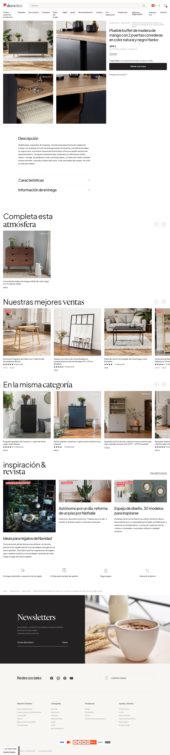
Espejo (87, 709)
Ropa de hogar (55, 14)
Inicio (5, 591)
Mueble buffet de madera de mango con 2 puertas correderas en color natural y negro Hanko (148, 24)
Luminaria (46, 12)
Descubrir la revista (158, 473)
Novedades (89, 712)
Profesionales (22, 725)
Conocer (113, 53)
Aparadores (125, 23)
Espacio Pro (152, 13)
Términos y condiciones (26, 751)
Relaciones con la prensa (26, 722)
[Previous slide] (156, 224)
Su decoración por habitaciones (29, 712)
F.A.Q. (121, 712)
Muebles (21, 12)
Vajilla (64, 12)
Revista (163, 12)
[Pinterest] (65, 679)
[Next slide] (164, 224)
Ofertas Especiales (137, 13)
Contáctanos (124, 709)
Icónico (99, 12)
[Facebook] (52, 679)
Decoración (33, 12)
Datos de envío (124, 715)
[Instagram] (58, 679)
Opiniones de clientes (127, 719)
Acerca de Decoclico (24, 709)
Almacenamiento (85, 12)
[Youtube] (71, 679)
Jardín (72, 12)
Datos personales (45, 751)
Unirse (65, 642)
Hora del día (21, 715)
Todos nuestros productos (8, 14)
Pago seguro (124, 722)
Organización (114, 23)
